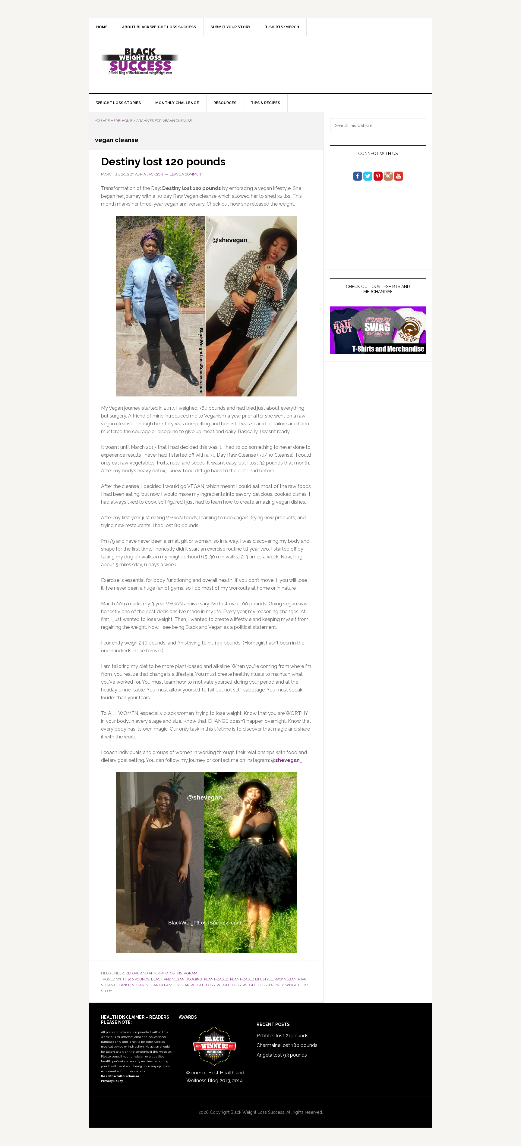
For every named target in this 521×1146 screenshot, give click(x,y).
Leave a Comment (186, 174)
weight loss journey (262, 985)
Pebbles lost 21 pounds (282, 1036)
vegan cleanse (160, 985)
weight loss (228, 985)
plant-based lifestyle (251, 979)
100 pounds (138, 979)
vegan (138, 985)
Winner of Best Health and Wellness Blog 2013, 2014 (214, 1076)
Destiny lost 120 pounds (163, 161)
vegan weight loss (196, 985)
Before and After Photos (150, 973)
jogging (194, 979)
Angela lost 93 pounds (282, 1055)
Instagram (186, 973)
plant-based (216, 979)
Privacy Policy (112, 1080)
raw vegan (285, 979)
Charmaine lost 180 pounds (287, 1045)
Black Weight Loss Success (140, 61)
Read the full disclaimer (120, 1076)
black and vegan (168, 979)
